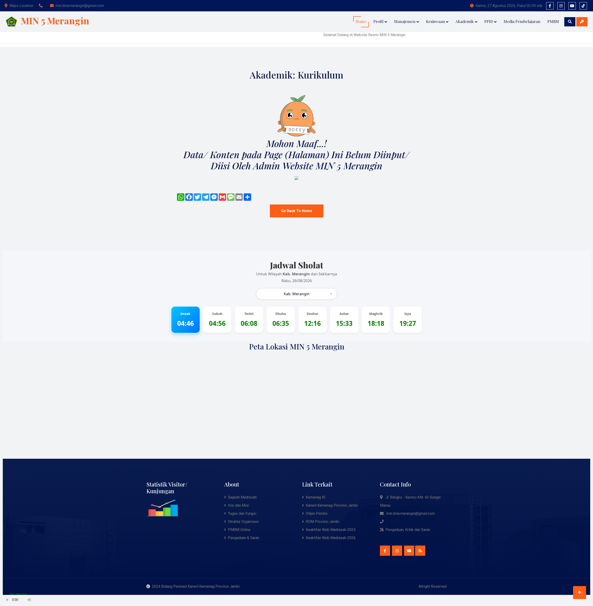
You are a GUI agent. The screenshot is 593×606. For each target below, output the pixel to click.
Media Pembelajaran (522, 21)
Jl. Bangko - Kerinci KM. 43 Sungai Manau (410, 501)
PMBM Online (239, 530)
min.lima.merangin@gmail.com (80, 5)
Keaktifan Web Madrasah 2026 (331, 538)
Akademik (464, 21)
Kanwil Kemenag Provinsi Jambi (332, 505)
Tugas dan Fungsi (242, 513)
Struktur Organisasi (243, 521)
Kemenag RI (315, 497)
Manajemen (405, 21)
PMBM (553, 21)
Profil (378, 21)
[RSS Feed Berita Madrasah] (420, 551)
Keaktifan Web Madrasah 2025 (331, 530)
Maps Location (21, 5)
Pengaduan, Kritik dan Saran (407, 530)
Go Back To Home (296, 211)
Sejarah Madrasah (242, 497)
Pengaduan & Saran (243, 538)
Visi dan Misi (238, 505)
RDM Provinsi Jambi (322, 521)
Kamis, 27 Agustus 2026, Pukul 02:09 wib (509, 5)
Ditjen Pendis (317, 513)
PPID (488, 21)
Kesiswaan (435, 21)
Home (361, 21)
